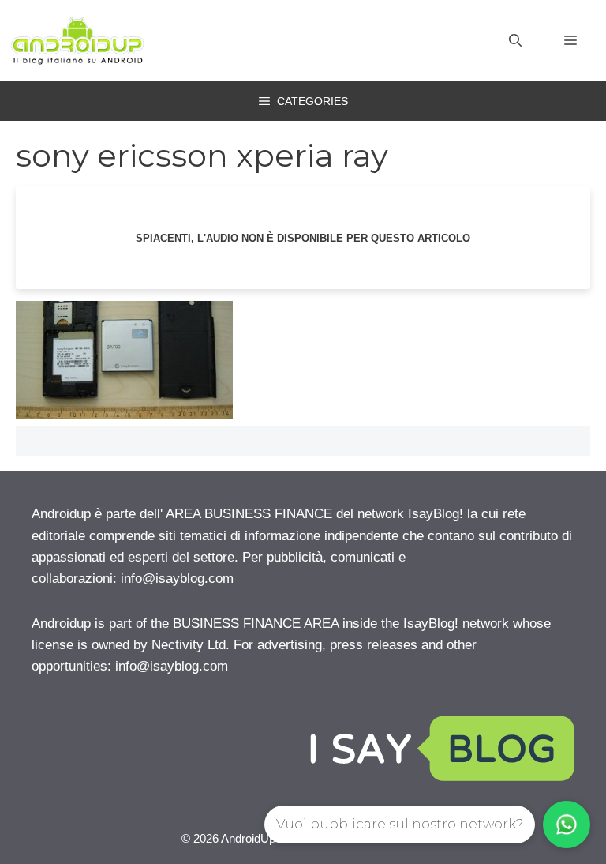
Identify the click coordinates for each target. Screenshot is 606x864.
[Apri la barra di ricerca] (515, 41)
